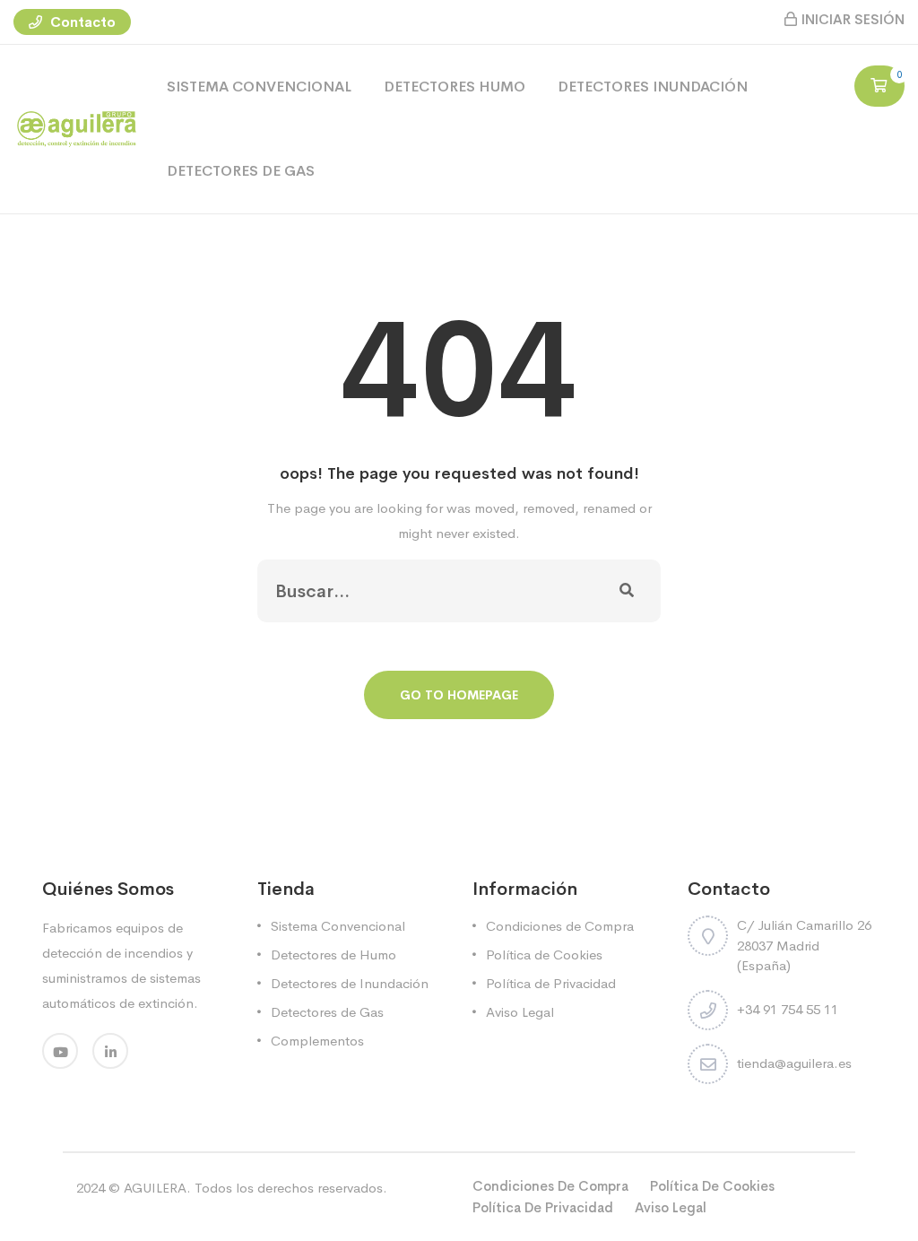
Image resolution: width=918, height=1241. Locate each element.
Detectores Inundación (653, 86)
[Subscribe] (627, 591)
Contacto (81, 21)
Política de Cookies (544, 954)
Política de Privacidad (551, 983)
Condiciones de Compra (560, 925)
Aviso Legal (520, 1011)
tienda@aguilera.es (794, 1063)
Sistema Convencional (259, 86)
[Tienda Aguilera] (76, 127)
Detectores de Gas (241, 170)
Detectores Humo (454, 86)
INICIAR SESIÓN (853, 19)
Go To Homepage (459, 695)
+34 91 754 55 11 (787, 1009)
